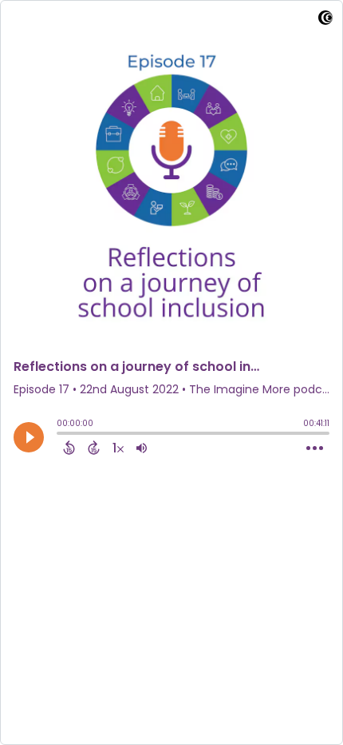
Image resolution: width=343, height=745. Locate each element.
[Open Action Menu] (314, 448)
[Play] (29, 437)
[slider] (60, 435)
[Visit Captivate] (325, 20)
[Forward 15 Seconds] (93, 447)
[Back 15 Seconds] (69, 447)
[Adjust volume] (141, 447)
